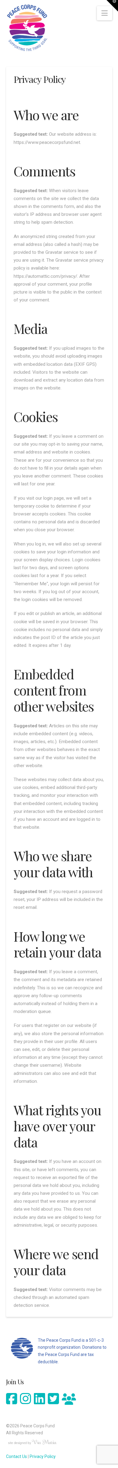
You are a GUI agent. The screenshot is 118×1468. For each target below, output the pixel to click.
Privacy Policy (43, 1456)
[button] (104, 13)
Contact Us (16, 1456)
